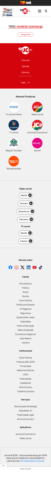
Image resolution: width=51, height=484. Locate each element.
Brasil (25, 292)
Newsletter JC (25, 410)
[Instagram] (16, 267)
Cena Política (25, 300)
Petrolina (25, 219)
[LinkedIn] (28, 267)
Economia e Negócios (25, 334)
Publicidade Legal (25, 414)
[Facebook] (10, 267)
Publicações (25, 378)
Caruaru (26, 203)
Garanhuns (25, 211)
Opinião (25, 66)
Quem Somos (25, 357)
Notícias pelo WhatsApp (25, 406)
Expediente (25, 382)
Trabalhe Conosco (25, 391)
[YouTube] (34, 267)
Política (25, 287)
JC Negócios (25, 308)
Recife (26, 195)
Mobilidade (25, 321)
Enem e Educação (25, 325)
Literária (26, 342)
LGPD (25, 374)
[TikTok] (40, 267)
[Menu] (39, 11)
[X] (22, 267)
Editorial (25, 72)
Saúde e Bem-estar (25, 317)
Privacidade (25, 366)
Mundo (25, 296)
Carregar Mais (25, 35)
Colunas (26, 60)
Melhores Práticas (25, 370)
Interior (25, 241)
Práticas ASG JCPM (25, 361)
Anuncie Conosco (25, 419)
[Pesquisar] (46, 11)
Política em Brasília (25, 304)
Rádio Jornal (25, 438)
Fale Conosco (25, 387)
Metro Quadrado (25, 330)
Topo (23, 82)
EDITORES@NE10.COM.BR (32, 461)
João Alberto (25, 338)
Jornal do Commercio (25, 434)
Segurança (25, 313)
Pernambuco (25, 283)
